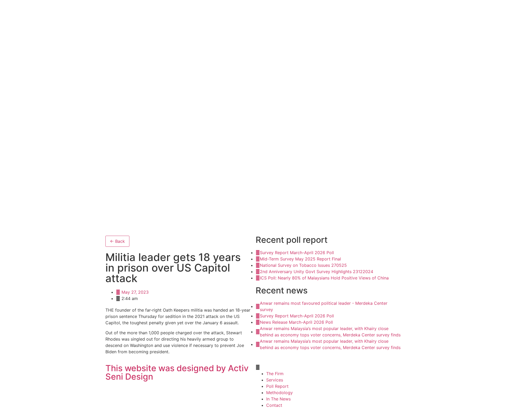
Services (274, 380)
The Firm (275, 373)
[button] (328, 367)
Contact (274, 405)
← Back (117, 241)
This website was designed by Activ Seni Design (177, 372)
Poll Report (277, 386)
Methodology (279, 392)
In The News (278, 399)
